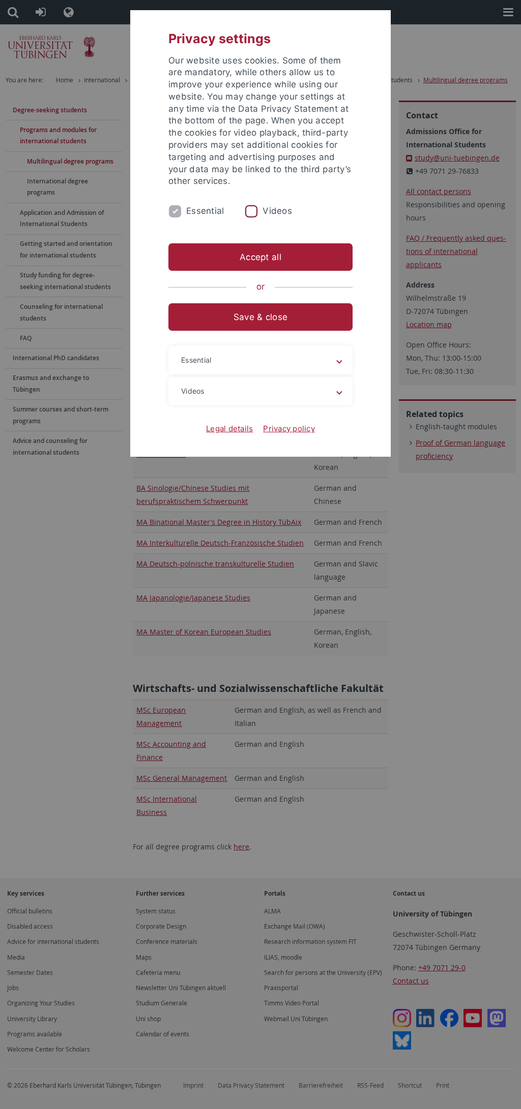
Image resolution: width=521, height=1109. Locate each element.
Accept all (260, 257)
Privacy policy (289, 428)
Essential (205, 211)
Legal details (229, 428)
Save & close (260, 317)
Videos (277, 211)
